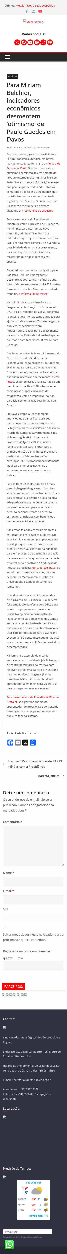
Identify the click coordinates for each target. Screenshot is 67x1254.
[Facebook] (24, 42)
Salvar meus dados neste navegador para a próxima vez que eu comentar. (33, 937)
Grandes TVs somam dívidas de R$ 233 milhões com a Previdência (34, 764)
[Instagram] (17, 42)
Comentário (12, 822)
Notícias (12, 76)
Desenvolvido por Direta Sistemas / (15, 1237)
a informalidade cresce (33, 294)
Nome (8, 873)
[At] (50, 42)
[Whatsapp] (43, 42)
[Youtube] (30, 42)
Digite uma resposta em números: (27, 951)
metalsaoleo (43, 147)
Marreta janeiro (48, 776)
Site (5, 909)
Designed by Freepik (35, 1237)
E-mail (8, 891)
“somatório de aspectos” (39, 210)
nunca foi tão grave (43, 567)
